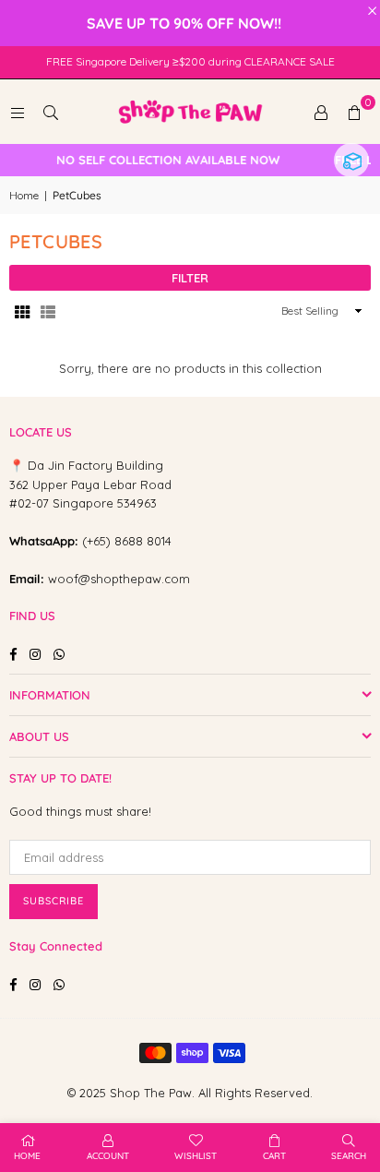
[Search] (50, 111)
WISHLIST (195, 1156)
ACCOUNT (108, 1156)
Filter (190, 277)
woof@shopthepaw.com (119, 578)
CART (274, 1156)
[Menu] (17, 111)
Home (24, 195)
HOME (27, 1156)
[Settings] (321, 111)
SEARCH (348, 1156)
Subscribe (53, 900)
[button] (354, 111)
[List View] (48, 311)
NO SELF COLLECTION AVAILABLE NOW (162, 160)
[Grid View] (22, 311)
